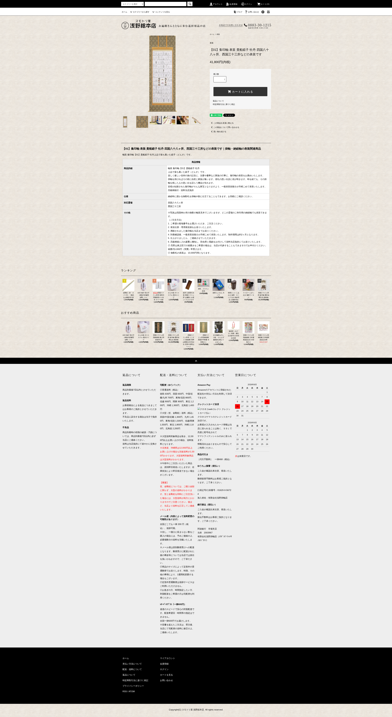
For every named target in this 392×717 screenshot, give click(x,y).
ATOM (132, 691)
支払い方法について (132, 664)
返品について (218, 101)
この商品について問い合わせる (226, 127)
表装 (218, 34)
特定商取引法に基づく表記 (224, 104)
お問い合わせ (253, 12)
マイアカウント (167, 658)
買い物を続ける (219, 132)
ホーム (124, 12)
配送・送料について (132, 669)
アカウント (218, 4)
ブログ (239, 12)
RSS (125, 691)
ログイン (248, 4)
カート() (265, 4)
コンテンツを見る (162, 12)
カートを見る (166, 675)
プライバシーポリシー (133, 686)
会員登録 (234, 4)
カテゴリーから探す (141, 12)
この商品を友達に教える (223, 123)
